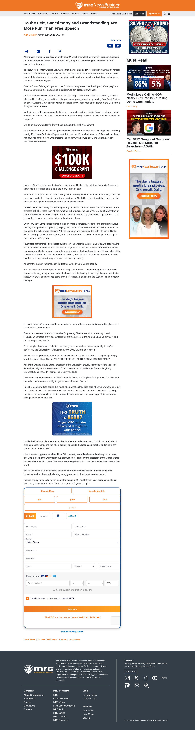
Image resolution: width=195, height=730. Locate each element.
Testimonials (115, 14)
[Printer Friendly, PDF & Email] (38, 52)
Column (62, 640)
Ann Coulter (30, 35)
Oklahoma (52, 640)
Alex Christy (132, 106)
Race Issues (74, 640)
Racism (41, 640)
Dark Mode (127, 14)
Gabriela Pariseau (134, 151)
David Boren (29, 640)
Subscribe (139, 14)
